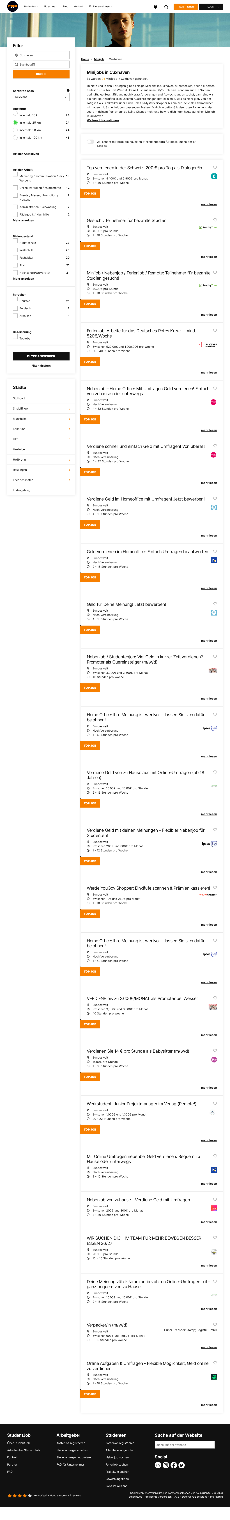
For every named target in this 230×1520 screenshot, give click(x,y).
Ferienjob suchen (117, 1464)
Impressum (216, 1496)
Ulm (15, 439)
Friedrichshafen (23, 480)
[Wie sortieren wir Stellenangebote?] (68, 91)
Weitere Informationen (103, 120)
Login (211, 7)
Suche (41, 74)
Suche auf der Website (178, 1435)
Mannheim (19, 418)
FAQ (9, 1471)
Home (85, 59)
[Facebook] (174, 1465)
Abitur (23, 265)
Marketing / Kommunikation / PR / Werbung (41, 178)
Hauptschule (27, 243)
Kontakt (78, 6)
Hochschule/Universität (34, 272)
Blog (65, 6)
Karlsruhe (19, 429)
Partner (12, 1464)
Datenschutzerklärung (194, 1496)
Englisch (24, 308)
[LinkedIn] (159, 1465)
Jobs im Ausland (117, 1486)
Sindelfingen (21, 408)
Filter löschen (41, 365)
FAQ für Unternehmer (70, 1464)
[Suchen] (166, 6)
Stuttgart (19, 398)
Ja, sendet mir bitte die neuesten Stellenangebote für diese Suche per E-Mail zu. (146, 144)
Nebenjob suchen (117, 1457)
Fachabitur (26, 257)
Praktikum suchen (117, 1471)
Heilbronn (19, 459)
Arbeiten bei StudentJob (23, 1450)
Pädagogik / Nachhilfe (34, 214)
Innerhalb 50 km (30, 130)
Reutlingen (20, 469)
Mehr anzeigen (23, 220)
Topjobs (24, 338)
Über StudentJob (18, 1443)
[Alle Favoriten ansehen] (155, 6)
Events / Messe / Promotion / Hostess (38, 197)
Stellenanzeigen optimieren (74, 1457)
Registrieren (186, 7)
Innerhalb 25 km (30, 122)
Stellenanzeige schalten (72, 1450)
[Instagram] (167, 1465)
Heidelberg (20, 449)
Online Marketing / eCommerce (40, 188)
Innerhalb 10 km (29, 115)
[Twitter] (182, 1465)
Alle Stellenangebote (119, 1450)
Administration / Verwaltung (37, 207)
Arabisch (25, 316)
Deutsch (24, 301)
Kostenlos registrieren (70, 1443)
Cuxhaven (115, 59)
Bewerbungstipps (117, 1479)
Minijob (99, 59)
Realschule (26, 250)
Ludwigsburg (21, 490)
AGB (176, 1496)
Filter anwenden (41, 356)
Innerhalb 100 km (30, 137)
